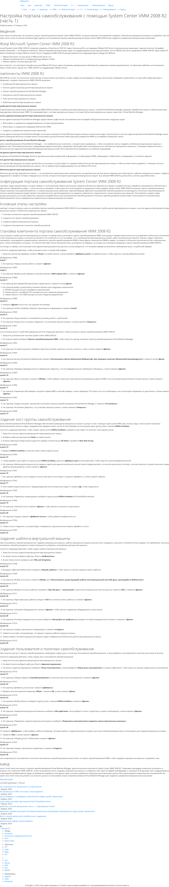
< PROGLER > (24, 1)
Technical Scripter (61, 5)
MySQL (7, 870)
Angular (8, 876)
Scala (7, 849)
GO (6, 854)
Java (29, 5)
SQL (6, 868)
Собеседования (98, 5)
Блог (22, 5)
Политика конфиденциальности (18, 836)
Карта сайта (9, 841)
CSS (6, 860)
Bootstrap (8, 881)
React (7, 879)
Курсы (111, 5)
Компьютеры (83, 5)
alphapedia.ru (137, 885)
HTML (48, 5)
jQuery (7, 863)
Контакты (9, 833)
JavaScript (38, 5)
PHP (6, 865)
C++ (72, 5)
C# (6, 847)
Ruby (7, 852)
